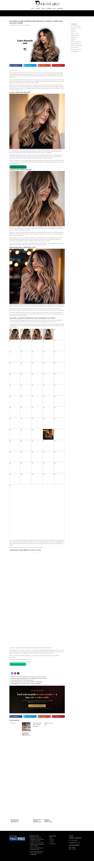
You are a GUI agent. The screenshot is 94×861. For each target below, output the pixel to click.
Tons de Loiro (20, 25)
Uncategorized (74, 51)
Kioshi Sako (13, 25)
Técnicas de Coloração (75, 45)
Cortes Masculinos (75, 26)
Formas (43, 8)
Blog (54, 8)
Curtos (72, 29)
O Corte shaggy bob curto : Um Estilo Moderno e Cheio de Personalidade (25, 683)
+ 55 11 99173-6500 (73, 840)
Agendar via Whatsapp (18, 167)
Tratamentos (49, 8)
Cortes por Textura (75, 27)
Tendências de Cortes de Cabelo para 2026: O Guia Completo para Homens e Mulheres (28, 678)
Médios (72, 39)
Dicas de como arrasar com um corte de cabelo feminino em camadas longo (26, 681)
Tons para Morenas (75, 49)
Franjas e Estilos (74, 35)
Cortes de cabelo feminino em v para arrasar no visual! (21, 680)
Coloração (38, 8)
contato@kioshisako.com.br (74, 842)
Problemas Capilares (75, 41)
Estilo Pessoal (74, 33)
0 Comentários (27, 25)
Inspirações (73, 37)
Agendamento (60, 8)
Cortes (32, 8)
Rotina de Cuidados (75, 43)
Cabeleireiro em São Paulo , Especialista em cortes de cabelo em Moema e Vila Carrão (28, 676)
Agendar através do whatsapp (18, 664)
